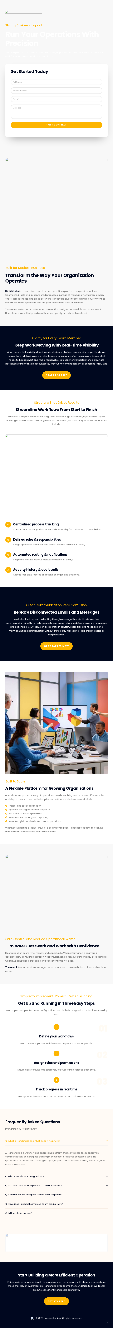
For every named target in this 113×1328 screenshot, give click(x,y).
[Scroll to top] (107, 1322)
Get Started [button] (56, 1301)
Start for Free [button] (56, 375)
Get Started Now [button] (56, 646)
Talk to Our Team (56, 125)
